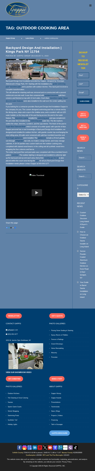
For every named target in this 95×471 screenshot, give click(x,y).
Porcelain (54, 357)
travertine (15, 155)
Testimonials (55, 407)
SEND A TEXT (83, 138)
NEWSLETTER (13, 316)
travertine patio (15, 87)
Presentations (55, 402)
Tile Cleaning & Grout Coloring (18, 398)
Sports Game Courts (15, 407)
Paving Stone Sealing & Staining (62, 330)
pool (37, 161)
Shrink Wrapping (13, 411)
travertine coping (56, 98)
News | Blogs (55, 411)
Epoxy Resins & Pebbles (59, 335)
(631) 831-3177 (13, 334)
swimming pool (43, 118)
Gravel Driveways (57, 344)
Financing (54, 420)
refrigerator (19, 141)
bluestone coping (21, 118)
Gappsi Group (24, 56)
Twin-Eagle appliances (14, 138)
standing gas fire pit (51, 158)
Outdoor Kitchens (13, 393)
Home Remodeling (57, 348)
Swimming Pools (13, 415)
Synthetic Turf (12, 420)
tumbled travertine (51, 95)
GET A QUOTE (83, 114)
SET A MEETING (83, 126)
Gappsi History (56, 393)
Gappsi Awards (56, 398)
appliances (42, 138)
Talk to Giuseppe (57, 424)
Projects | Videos (57, 415)
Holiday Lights (12, 424)
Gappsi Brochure (59, 433)
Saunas (10, 402)
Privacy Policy (67, 462)
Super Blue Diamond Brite (15, 127)
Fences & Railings (57, 339)
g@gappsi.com (13, 330)
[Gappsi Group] (17, 9)
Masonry (54, 353)
